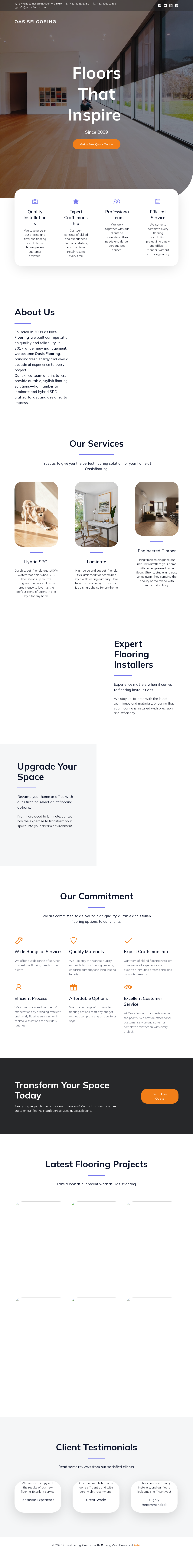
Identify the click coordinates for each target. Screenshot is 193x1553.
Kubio (137, 1545)
